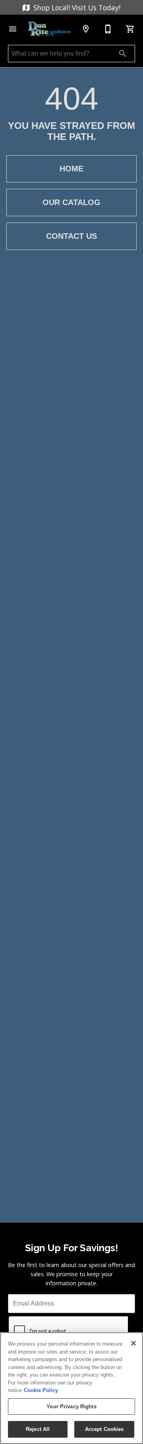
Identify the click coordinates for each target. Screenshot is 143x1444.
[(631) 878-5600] (108, 28)
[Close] (133, 1343)
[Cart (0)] (130, 28)
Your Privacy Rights (71, 1406)
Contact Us (71, 236)
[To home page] (49, 28)
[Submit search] (122, 53)
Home (71, 168)
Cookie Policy (41, 1390)
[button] (12, 28)
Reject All (38, 1429)
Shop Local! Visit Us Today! (75, 7)
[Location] (85, 28)
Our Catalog (71, 202)
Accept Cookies (104, 1429)
